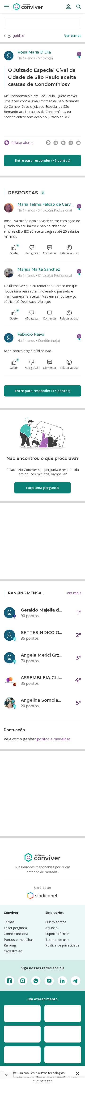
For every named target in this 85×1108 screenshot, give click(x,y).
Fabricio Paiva (30, 334)
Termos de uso (57, 939)
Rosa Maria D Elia (34, 52)
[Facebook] (56, 143)
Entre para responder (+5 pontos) (42, 160)
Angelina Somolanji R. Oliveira (42, 700)
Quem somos (55, 922)
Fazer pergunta (15, 928)
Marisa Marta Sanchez (38, 269)
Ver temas (72, 35)
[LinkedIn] (71, 143)
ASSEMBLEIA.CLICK (42, 677)
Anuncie (51, 928)
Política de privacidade (62, 945)
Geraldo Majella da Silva (42, 610)
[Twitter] (63, 143)
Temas (9, 922)
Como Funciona (16, 933)
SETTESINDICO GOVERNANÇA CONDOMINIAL (42, 632)
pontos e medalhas (54, 739)
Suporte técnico (57, 933)
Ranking (10, 945)
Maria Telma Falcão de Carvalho (45, 204)
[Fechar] (77, 1073)
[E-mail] (78, 143)
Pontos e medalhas (19, 939)
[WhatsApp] (48, 143)
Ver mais (74, 593)
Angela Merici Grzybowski (42, 655)
